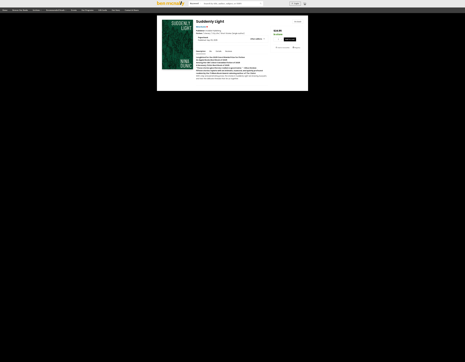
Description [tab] (201, 51)
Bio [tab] (210, 51)
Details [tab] (218, 51)
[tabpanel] (232, 71)
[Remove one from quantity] (275, 39)
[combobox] (196, 3)
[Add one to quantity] (281, 39)
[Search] (260, 3)
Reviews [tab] (228, 51)
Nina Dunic (201, 27)
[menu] (232, 10)
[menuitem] (5, 10)
